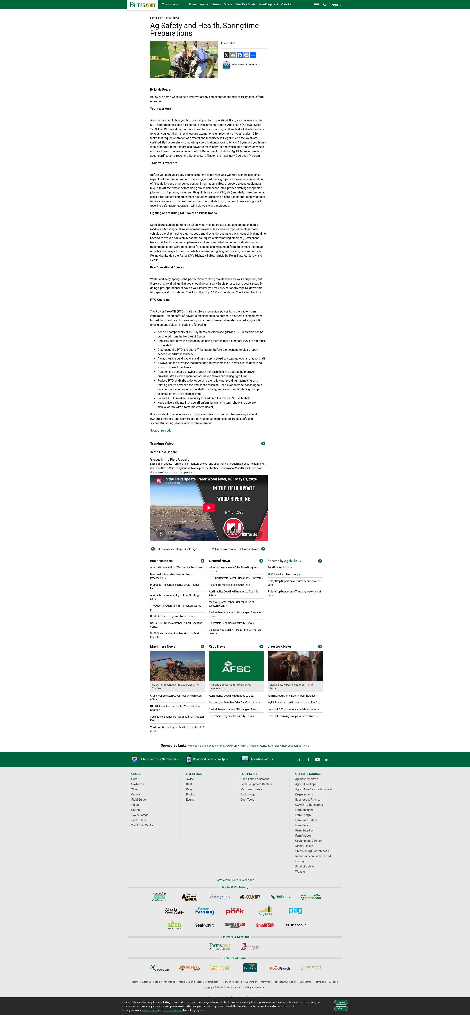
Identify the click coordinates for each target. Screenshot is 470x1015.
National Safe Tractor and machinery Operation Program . (225, 155)
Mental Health (304, 846)
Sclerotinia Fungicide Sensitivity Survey (231, 622)
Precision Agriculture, (261, 745)
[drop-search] (325, 4)
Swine (190, 779)
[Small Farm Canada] (265, 925)
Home (192, 4)
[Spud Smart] (295, 925)
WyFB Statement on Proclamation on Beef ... (293, 702)
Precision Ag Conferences (312, 851)
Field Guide (138, 799)
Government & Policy (308, 840)
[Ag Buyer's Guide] (189, 896)
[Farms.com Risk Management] (265, 911)
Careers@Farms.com (207, 982)
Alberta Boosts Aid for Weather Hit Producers (176, 567)
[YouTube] (317, 759)
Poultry (190, 794)
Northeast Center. (194, 336)
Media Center (186, 982)
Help (157, 982)
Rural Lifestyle (304, 866)
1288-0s (175, 4)
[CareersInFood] (189, 967)
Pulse (135, 804)
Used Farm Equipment (255, 779)
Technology (248, 794)
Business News (161, 561)
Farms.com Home (160, 17)
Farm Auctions (304, 810)
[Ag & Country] (250, 896)
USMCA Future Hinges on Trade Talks (172, 616)
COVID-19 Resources (309, 804)
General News (219, 561)
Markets (216, 4)
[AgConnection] (219, 896)
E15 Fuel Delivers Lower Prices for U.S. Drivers (235, 577)
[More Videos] (263, 444)
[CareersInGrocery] (219, 967)
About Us (146, 982)
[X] (299, 759)
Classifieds (287, 4)
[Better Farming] (204, 911)
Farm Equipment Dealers (256, 784)
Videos (228, 4)
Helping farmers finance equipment (229, 584)
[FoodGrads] (280, 967)
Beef (189, 784)
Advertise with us (262, 759)
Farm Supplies (304, 830)
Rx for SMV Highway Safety (197, 255)
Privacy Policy (250, 982)
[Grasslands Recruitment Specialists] (310, 967)
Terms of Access (231, 982)
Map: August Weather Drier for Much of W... (233, 702)
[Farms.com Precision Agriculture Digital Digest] (295, 911)
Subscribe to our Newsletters (246, 64)
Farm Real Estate (245, 4)
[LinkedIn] (326, 759)
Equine (190, 799)
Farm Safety (303, 825)
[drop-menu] (316, 4)
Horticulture (138, 820)
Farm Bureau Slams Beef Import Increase (292, 695)
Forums (285, 561)
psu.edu (165, 430)
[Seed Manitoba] (174, 925)
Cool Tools (247, 799)
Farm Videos (303, 835)
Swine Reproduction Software (291, 745)
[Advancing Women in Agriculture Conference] (159, 896)
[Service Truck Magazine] (235, 925)
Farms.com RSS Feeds (326, 982)
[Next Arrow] (263, 548)
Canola (135, 794)
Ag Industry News (306, 779)
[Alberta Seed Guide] (174, 911)
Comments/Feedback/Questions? (278, 982)
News (176, 17)
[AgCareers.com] (159, 967)
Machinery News (162, 646)
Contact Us (305, 982)
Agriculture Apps (306, 784)
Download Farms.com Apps (210, 759)
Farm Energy (303, 815)
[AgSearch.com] (310, 896)
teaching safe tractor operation (169, 205)
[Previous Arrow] (153, 548)
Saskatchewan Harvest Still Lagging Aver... (233, 709)
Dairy (189, 789)
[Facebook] (308, 759)
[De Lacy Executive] (250, 967)
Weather (300, 871)
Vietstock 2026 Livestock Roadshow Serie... (292, 709)
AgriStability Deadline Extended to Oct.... (232, 695)
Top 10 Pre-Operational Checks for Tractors (233, 292)
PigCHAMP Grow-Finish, (234, 745)
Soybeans (137, 784)
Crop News (217, 646)
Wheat (135, 789)
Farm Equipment (268, 4)
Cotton (135, 810)
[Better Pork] (235, 911)
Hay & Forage (140, 815)
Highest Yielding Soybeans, (203, 745)
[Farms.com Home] (142, 5)
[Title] (202, 561)
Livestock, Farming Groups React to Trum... (292, 716)
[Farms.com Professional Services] (219, 946)
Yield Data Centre (142, 825)
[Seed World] (204, 925)
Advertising (169, 982)
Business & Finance (308, 799)
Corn (134, 779)
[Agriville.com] (280, 896)
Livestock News (280, 646)
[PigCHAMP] (250, 946)
